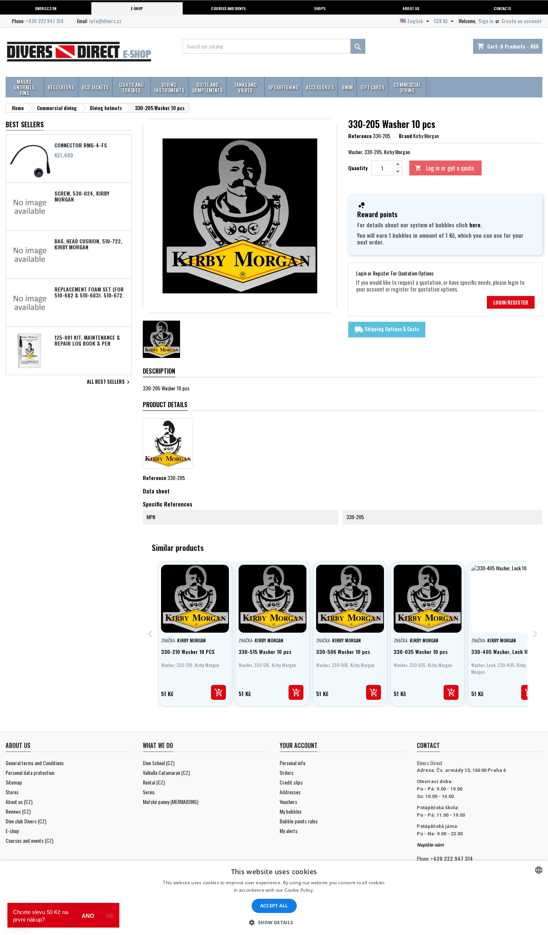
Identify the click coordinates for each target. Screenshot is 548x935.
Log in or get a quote (444, 167)
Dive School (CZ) (158, 763)
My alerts (288, 831)
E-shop (137, 8)
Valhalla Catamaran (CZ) (166, 772)
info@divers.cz (105, 21)
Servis (149, 792)
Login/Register (510, 302)
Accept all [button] (274, 906)
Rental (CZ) (154, 782)
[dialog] (274, 898)
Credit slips (291, 782)
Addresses (290, 792)
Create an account (521, 21)
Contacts (502, 8)
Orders (286, 772)
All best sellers (109, 382)
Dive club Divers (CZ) (26, 821)
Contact (428, 745)
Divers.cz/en (45, 8)
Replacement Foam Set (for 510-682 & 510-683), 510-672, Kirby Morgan (89, 291)
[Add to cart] (218, 692)
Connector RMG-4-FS (80, 145)
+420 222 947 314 (45, 21)
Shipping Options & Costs (387, 329)
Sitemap (14, 782)
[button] (274, 922)
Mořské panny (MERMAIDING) (170, 801)
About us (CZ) (19, 801)
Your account (299, 745)
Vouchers (288, 801)
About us (411, 8)
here (475, 225)
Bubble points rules (299, 821)
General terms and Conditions (35, 763)
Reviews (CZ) (18, 811)
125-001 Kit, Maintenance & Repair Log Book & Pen (87, 340)
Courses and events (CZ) (29, 840)
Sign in (486, 21)
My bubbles (291, 811)
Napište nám (430, 845)
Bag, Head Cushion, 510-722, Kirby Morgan (88, 243)
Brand (405, 136)
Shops (319, 8)
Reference (360, 136)
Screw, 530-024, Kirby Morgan (81, 196)
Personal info (292, 763)
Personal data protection (30, 772)
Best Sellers (25, 124)
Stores (12, 792)
